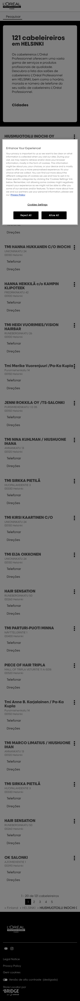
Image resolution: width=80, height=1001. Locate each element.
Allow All (54, 215)
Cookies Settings (38, 204)
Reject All (26, 215)
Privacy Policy (18, 194)
